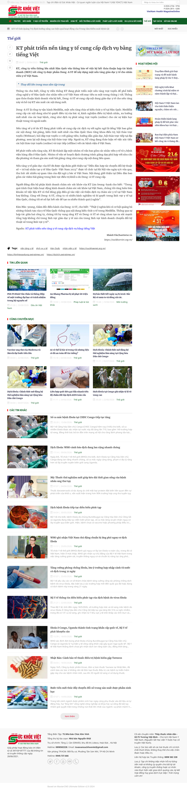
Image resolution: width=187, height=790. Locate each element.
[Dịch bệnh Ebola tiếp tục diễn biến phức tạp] (27, 517)
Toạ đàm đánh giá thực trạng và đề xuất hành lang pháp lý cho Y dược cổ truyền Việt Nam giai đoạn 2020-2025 (167, 75)
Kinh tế (74, 21)
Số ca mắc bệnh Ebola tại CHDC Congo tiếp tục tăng (80, 417)
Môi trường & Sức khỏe (90, 21)
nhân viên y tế (70, 248)
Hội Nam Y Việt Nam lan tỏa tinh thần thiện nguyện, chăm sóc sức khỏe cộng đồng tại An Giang (167, 106)
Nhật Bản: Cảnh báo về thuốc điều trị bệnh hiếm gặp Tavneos (86, 657)
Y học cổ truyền (40, 21)
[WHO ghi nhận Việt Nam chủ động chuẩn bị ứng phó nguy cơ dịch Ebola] (27, 547)
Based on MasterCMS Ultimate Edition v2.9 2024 (71, 786)
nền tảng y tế (26, 248)
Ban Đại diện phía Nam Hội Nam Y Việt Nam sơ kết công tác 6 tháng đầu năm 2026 (167, 138)
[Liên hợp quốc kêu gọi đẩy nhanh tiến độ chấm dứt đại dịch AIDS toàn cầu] (69, 377)
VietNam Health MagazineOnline (163, 11)
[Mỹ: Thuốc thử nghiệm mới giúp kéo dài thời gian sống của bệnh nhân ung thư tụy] (27, 487)
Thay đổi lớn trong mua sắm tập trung (42, 84)
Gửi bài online (170, 21)
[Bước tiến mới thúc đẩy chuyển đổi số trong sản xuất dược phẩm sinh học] (27, 697)
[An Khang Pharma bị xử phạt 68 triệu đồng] (69, 280)
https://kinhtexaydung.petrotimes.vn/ (25, 254)
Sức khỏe (27, 21)
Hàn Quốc (55, 248)
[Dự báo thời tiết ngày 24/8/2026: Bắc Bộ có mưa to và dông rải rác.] (112, 280)
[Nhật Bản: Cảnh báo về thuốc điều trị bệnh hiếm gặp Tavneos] (27, 667)
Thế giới (147, 21)
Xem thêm (70, 716)
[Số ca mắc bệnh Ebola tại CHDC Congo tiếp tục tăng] (27, 426)
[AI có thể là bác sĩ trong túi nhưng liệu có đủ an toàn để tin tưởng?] (69, 335)
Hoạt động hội (147, 63)
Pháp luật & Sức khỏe (113, 21)
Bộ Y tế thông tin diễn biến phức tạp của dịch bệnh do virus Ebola (88, 597)
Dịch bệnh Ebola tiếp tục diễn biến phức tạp (75, 507)
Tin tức (17, 21)
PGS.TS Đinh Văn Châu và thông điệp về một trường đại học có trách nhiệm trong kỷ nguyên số (58, 28)
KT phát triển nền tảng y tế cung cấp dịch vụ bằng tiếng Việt (60, 228)
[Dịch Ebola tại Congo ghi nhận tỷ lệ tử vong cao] (112, 377)
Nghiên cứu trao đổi (59, 21)
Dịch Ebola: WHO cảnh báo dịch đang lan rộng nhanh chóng (85, 447)
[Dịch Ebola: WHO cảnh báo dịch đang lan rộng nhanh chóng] (27, 457)
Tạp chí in (157, 21)
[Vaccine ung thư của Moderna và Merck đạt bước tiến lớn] (26, 335)
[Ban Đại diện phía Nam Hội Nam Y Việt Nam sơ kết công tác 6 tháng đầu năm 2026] (144, 138)
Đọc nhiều (173, 29)
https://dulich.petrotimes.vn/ (61, 254)
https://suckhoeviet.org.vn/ (92, 248)
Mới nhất (159, 29)
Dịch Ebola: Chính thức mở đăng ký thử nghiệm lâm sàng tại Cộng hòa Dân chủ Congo (111, 353)
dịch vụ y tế (41, 248)
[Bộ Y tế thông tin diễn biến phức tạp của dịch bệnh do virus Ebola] (27, 607)
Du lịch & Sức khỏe (133, 21)
